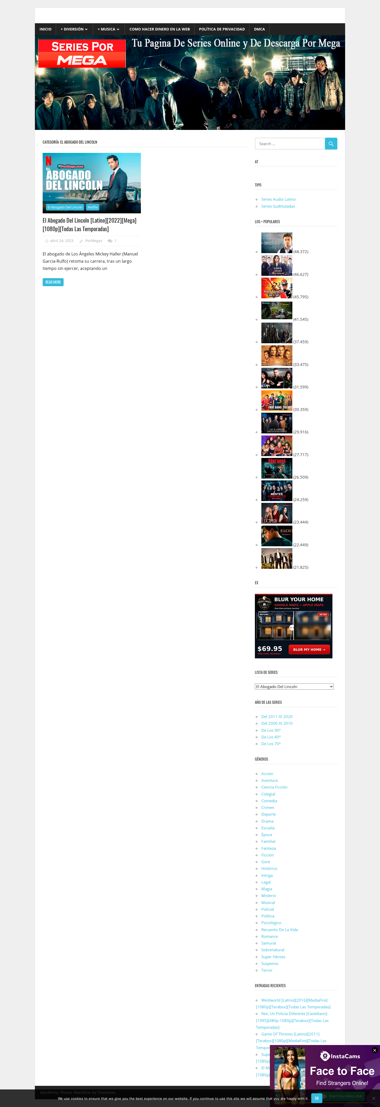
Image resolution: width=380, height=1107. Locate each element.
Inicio (45, 29)
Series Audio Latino (278, 199)
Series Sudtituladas (278, 206)
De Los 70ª (270, 743)
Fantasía (268, 848)
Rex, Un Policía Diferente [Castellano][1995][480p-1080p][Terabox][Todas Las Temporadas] (292, 1020)
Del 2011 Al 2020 (277, 716)
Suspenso (269, 963)
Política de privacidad (222, 29)
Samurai (268, 943)
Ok (317, 1098)
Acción (267, 773)
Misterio (268, 895)
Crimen (267, 807)
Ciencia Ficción (274, 787)
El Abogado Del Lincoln (65, 207)
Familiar (268, 841)
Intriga (267, 875)
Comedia (269, 800)
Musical (268, 902)
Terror (266, 970)
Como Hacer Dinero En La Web (160, 29)
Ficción (267, 854)
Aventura (269, 780)
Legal (266, 882)
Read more (53, 282)
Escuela (268, 827)
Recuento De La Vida (279, 929)
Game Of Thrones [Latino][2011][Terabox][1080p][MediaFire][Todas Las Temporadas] (291, 1040)
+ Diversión (72, 29)
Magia (266, 888)
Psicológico (271, 922)
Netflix (93, 207)
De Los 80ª (270, 736)
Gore (265, 861)
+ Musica (106, 29)
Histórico (269, 868)
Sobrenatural (272, 949)
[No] (373, 1098)
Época (266, 834)
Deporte (268, 814)
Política (267, 915)
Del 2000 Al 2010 (277, 723)
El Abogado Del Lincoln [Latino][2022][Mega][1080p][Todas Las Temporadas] (89, 224)
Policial (267, 909)
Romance (269, 936)
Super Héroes (273, 956)
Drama (267, 821)
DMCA (259, 29)
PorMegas (93, 240)
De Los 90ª (270, 730)
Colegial (268, 794)
